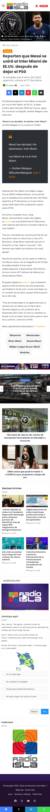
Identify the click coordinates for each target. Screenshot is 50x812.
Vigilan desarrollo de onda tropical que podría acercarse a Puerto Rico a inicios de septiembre (36, 514)
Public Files (37, 794)
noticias (25, 352)
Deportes (16, 335)
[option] (25, 388)
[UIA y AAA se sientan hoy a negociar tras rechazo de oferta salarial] (13, 543)
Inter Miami (15, 341)
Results (34, 711)
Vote (45, 711)
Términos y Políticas (22, 794)
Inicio (10, 794)
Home (7, 45)
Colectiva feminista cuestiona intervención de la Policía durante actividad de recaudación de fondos (36, 559)
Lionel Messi (34, 341)
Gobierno (25, 380)
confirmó (26, 282)
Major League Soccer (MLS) (25, 346)
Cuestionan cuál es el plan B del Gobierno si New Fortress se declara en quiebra (25, 389)
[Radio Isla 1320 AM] (17, 5)
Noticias (14, 45)
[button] (25, 662)
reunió (8, 221)
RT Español (10, 85)
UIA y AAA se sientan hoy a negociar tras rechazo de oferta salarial (12, 556)
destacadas (34, 335)
